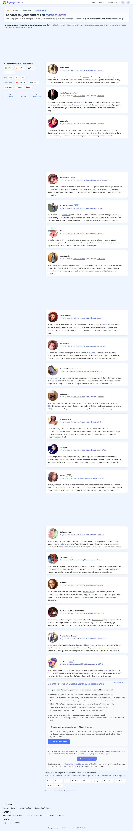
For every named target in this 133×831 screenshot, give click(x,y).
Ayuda (19, 815)
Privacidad (50, 815)
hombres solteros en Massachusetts (76, 764)
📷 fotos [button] (31, 68)
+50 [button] (17, 77)
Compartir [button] (37, 96)
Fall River (58, 785)
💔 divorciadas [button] (20, 82)
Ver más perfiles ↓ (120, 682)
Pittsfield (101, 478)
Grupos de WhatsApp (43, 808)
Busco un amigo (53, 378)
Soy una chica (107, 324)
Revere (99, 560)
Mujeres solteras (98, 2)
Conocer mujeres (8, 808)
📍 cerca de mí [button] (9, 72)
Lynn (66, 781)
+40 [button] (10, 77)
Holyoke (101, 422)
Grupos (23, 96)
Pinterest (17, 822)
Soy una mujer (63, 265)
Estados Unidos (79, 70)
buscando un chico (105, 648)
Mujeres (86, 77)
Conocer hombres (24, 808)
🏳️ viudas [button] (19, 87)
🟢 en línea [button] (8, 68)
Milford (101, 613)
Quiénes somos (8, 815)
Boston (100, 70)
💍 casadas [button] (8, 87)
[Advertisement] (66, 45)
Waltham (101, 259)
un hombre (66, 215)
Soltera (108, 240)
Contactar (29, 815)
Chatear (10, 96)
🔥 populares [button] (20, 68)
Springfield (102, 450)
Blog (4, 822)
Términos (39, 815)
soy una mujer (79, 102)
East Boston (102, 180)
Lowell (100, 208)
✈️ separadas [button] (33, 82)
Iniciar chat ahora (59, 742)
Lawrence (58, 781)
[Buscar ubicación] (123, 2)
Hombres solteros (114, 2)
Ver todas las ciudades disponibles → (60, 791)
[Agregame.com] (8, 10)
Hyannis (101, 397)
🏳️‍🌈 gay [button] (28, 87)
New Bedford (120, 781)
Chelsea (101, 96)
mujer (111, 187)
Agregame (15, 2)
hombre (62, 487)
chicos (96, 130)
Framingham (108, 781)
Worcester (102, 346)
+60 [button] (23, 77)
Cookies (60, 815)
